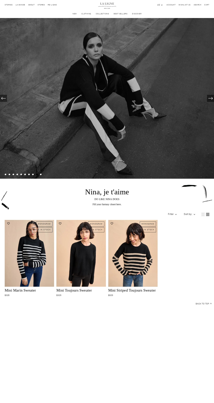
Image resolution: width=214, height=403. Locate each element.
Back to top (202, 295)
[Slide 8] (33, 166)
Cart (206, 5)
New (75, 14)
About (31, 5)
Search (197, 5)
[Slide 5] (21, 166)
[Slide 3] (13, 166)
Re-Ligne (52, 5)
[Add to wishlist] (8, 215)
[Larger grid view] (203, 206)
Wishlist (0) (185, 5)
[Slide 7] (29, 166)
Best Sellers (120, 14)
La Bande (20, 5)
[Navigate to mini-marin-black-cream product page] (29, 245)
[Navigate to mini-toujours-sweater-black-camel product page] (133, 245)
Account (171, 5)
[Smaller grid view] (207, 206)
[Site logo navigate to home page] (107, 6)
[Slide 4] (17, 166)
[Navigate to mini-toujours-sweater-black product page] (81, 245)
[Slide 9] (37, 166)
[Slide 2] (9, 166)
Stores (41, 5)
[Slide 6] (25, 166)
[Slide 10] (41, 166)
